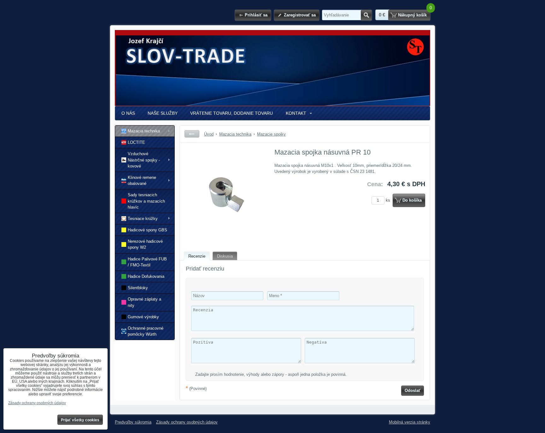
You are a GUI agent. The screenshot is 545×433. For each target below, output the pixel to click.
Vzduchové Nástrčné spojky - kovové (144, 159)
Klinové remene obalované (142, 180)
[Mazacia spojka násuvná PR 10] (224, 194)
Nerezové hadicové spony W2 (145, 244)
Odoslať (412, 390)
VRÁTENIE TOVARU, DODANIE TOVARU (231, 113)
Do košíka (412, 200)
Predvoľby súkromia (133, 422)
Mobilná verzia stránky (409, 422)
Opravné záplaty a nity (144, 302)
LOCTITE (136, 142)
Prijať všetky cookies (80, 420)
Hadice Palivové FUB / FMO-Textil (147, 262)
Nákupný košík (412, 15)
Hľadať (366, 15)
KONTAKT (296, 113)
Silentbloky (138, 287)
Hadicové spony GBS (147, 230)
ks (388, 200)
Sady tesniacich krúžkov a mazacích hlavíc (146, 200)
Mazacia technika (144, 131)
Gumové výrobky (143, 316)
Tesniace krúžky (143, 218)
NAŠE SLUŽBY (163, 113)
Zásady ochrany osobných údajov (187, 422)
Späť (192, 133)
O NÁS (128, 113)
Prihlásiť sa (256, 15)
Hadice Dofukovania (146, 276)
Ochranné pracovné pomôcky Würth (145, 331)
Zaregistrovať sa (300, 15)
